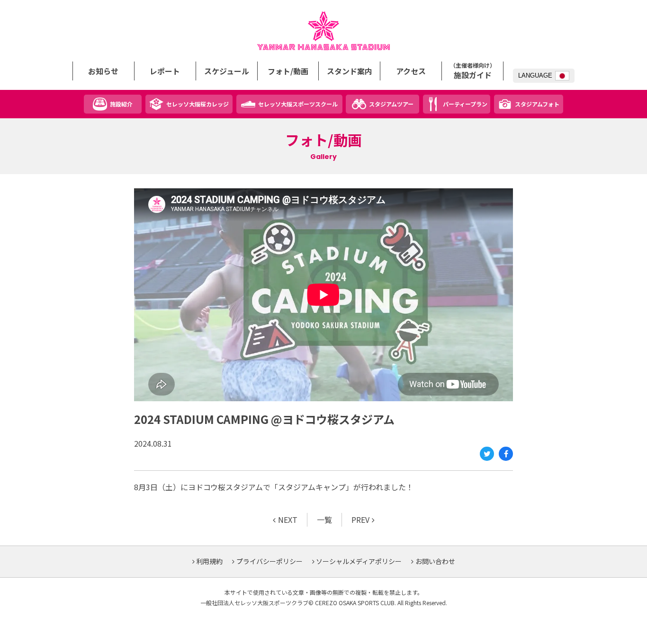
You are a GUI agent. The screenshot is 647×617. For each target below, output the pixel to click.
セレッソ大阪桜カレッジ (197, 104)
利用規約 (209, 561)
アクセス (411, 71)
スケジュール (226, 71)
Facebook (506, 454)
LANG (535, 75)
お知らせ (103, 71)
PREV (360, 519)
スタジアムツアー (391, 104)
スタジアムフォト (537, 104)
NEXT (287, 519)
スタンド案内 (349, 71)
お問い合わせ (435, 561)
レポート (165, 71)
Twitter (487, 454)
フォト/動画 (288, 71)
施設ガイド (472, 71)
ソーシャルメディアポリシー (359, 561)
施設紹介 (121, 104)
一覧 (324, 519)
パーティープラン (465, 104)
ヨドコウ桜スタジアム (323, 30)
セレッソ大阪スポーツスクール (298, 104)
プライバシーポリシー (269, 561)
